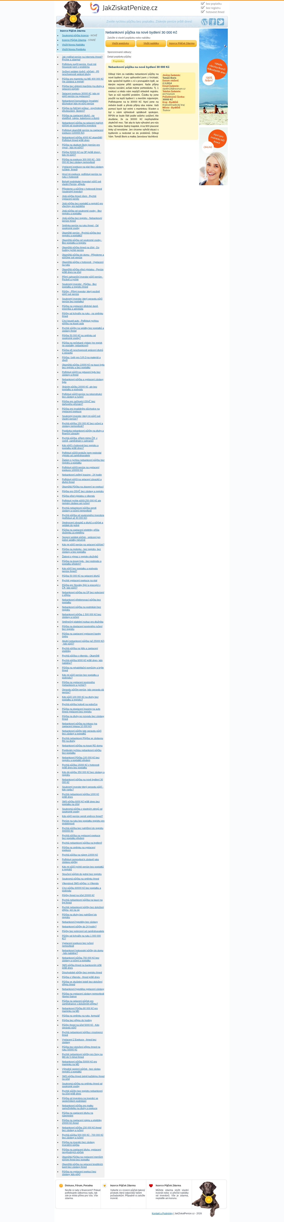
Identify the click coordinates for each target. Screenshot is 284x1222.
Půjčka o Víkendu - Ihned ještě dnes (81, 977)
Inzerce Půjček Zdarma (74, 40)
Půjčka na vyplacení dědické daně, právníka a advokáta (80, 307)
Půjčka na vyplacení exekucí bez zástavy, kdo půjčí (79, 1173)
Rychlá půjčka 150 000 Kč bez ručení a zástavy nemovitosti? (82, 425)
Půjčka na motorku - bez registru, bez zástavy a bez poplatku (81, 550)
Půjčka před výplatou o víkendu (78, 496)
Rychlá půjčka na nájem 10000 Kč (80, 855)
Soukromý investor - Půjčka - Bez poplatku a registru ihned (79, 285)
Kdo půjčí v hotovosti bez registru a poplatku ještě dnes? (80, 447)
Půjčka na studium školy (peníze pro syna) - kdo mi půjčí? (81, 146)
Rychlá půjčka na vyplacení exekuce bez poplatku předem (81, 837)
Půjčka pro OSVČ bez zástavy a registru (83, 491)
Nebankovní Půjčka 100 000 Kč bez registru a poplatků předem (80, 759)
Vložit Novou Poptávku (74, 49)
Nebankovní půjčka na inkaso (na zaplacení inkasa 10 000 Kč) (79, 725)
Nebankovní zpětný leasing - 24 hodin (82, 474)
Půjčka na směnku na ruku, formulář (81, 1015)
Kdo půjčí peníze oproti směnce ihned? (82, 816)
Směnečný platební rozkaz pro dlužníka (82, 621)
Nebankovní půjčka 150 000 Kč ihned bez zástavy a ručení (81, 1129)
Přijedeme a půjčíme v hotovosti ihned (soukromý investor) (82, 190)
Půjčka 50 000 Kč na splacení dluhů (81, 576)
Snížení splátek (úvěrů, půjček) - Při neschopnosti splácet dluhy (80, 73)
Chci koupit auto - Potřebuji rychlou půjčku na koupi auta (80, 322)
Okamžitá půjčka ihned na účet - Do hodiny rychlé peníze (80, 249)
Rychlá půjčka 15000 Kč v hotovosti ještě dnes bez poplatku (80, 766)
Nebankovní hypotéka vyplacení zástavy (83, 989)
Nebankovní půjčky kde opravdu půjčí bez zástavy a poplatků (81, 732)
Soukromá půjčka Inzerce (75, 35)
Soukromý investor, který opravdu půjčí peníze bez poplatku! (82, 300)
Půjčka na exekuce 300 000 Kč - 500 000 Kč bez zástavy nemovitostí (81, 161)
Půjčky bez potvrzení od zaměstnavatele (83, 931)
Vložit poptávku (120, 43)
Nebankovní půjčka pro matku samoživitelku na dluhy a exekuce (79, 1107)
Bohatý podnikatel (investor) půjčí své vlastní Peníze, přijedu (81, 183)
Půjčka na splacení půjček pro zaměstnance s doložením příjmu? (80, 1002)
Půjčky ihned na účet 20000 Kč (78, 895)
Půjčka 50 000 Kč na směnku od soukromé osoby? (79, 337)
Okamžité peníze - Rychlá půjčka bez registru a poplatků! (81, 234)
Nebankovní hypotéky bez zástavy (80, 922)
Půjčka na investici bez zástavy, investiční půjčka (78, 1143)
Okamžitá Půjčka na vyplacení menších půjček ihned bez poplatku (82, 1158)
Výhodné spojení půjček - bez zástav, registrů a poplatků (81, 1070)
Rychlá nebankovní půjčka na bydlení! (82, 843)
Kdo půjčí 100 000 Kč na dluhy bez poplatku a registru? (80, 698)
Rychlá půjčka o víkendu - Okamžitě (80, 655)
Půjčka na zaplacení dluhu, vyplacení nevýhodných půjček (81, 1151)
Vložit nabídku (151, 43)
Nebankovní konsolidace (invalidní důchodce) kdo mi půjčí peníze (80, 102)
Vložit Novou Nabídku (73, 44)
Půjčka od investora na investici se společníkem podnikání (80, 1099)
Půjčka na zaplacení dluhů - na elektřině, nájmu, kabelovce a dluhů (80, 117)
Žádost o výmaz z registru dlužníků (80, 556)
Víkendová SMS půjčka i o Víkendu (80, 883)
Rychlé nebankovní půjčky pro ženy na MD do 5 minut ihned (82, 1055)
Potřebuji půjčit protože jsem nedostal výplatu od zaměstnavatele (81, 454)
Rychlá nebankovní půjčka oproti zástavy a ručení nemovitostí (79, 509)
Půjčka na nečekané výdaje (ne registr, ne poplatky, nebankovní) (82, 344)
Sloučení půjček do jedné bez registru (82, 874)
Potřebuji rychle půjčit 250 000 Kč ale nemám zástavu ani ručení (81, 502)
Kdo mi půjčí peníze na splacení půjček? (83, 544)
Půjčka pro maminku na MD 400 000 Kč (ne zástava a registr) (83, 80)
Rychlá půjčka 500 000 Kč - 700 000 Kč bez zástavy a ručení (82, 1136)
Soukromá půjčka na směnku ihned (80, 878)
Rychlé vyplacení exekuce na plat (79, 580)
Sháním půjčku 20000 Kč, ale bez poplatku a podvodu (79, 388)
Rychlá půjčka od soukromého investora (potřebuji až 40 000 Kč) (83, 516)
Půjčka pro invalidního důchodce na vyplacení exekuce (81, 410)
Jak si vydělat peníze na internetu (105, 2)
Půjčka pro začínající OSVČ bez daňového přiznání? (78, 403)
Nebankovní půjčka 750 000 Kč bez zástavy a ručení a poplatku (80, 959)
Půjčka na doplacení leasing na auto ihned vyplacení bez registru (81, 710)
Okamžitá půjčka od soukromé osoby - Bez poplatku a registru (82, 241)
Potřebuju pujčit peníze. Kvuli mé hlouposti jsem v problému (79, 65)
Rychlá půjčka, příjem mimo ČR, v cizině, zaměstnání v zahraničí (79, 439)
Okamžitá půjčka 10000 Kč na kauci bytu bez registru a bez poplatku (83, 366)
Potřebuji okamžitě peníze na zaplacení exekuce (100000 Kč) (82, 131)
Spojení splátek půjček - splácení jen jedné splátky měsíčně (81, 538)
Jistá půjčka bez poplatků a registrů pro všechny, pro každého (82, 205)
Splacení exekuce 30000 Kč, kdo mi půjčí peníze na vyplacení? (80, 95)
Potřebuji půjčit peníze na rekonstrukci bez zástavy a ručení (82, 395)
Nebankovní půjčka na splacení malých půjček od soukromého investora (82, 124)
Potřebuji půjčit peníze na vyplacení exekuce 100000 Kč (80, 469)
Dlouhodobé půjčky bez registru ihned (82, 972)
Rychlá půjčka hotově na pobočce (80, 704)
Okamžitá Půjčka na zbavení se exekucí (83, 486)
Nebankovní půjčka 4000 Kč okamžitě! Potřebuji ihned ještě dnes (82, 139)
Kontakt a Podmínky (162, 1213)
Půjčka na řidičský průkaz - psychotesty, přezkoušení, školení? (82, 109)
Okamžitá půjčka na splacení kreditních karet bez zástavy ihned (82, 1165)
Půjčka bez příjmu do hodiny (77, 1020)
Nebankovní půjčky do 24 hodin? (79, 926)
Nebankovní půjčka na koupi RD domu (82, 745)
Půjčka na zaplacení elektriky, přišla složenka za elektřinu (80, 531)
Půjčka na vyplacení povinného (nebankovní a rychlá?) (78, 683)
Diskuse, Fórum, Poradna (79, 1185)
